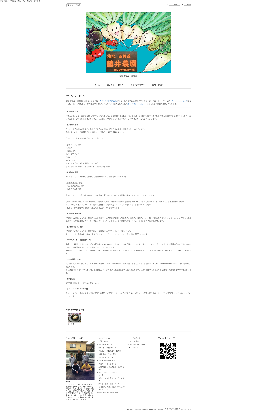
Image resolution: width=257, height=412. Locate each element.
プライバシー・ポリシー (137, 104)
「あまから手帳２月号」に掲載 (110, 351)
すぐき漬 (71, 324)
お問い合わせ (157, 85)
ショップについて (138, 85)
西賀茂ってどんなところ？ (108, 364)
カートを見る (134, 341)
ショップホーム (104, 338)
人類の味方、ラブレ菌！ (107, 354)
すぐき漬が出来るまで (107, 360)
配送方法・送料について (107, 348)
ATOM (136, 348)
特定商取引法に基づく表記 (108, 393)
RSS (131, 348)
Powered (161, 409)
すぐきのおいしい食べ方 (107, 357)
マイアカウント (174, 5)
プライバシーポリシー (137, 344)
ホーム (97, 85)
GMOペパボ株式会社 (108, 101)
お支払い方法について (107, 344)
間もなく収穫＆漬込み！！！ (109, 384)
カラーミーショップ (179, 101)
